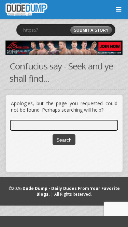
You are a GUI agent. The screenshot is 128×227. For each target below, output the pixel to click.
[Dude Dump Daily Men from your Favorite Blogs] (64, 47)
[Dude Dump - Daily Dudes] (26, 9)
